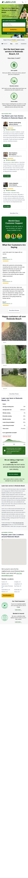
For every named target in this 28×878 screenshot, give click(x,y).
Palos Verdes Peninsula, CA (7, 586)
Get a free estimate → (14, 474)
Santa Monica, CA (6, 589)
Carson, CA (4, 581)
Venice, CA (16, 591)
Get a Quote (7, 145)
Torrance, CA (5, 591)
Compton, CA (17, 581)
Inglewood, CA (5, 584)
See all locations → (8, 595)
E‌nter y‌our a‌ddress (7, 23)
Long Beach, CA (18, 584)
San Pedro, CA (17, 586)
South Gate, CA (17, 589)
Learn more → (18, 609)
